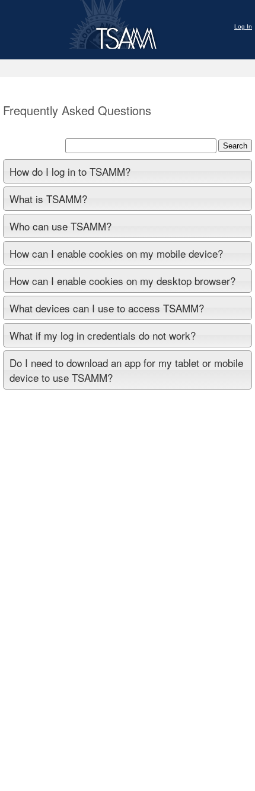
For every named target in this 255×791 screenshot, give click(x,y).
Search (235, 145)
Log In (243, 26)
